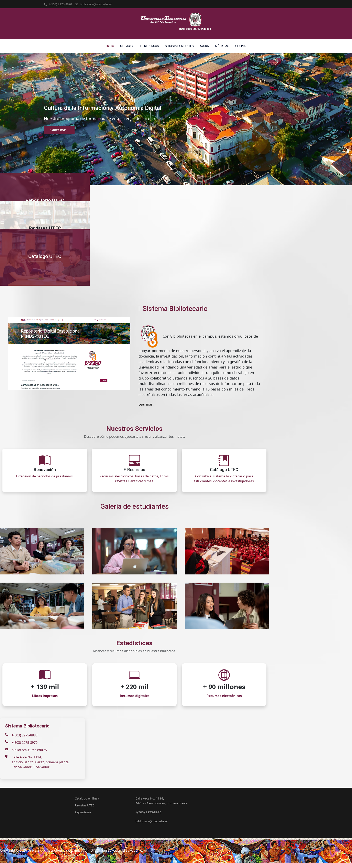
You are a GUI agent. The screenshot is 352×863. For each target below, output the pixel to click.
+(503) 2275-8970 (60, 4)
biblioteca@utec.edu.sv (96, 4)
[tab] (169, 178)
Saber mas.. (59, 130)
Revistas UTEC (45, 228)
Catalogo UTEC (44, 256)
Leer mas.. (146, 404)
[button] (9, 119)
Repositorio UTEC (44, 200)
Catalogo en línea (87, 798)
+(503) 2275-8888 (24, 735)
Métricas (222, 46)
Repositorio (83, 812)
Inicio (110, 46)
